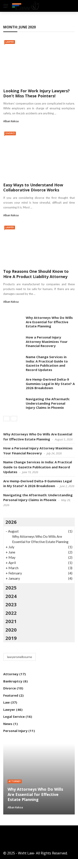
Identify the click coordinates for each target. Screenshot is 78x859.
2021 (11, 621)
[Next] (14, 418)
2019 (11, 638)
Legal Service (14, 716)
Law (6, 702)
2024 (11, 596)
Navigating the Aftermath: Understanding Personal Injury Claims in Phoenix (48, 403)
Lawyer (9, 41)
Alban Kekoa (11, 121)
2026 (11, 522)
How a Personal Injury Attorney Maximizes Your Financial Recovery (47, 341)
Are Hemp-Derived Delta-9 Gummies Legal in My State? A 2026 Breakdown (50, 383)
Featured (10, 695)
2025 (11, 587)
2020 (11, 629)
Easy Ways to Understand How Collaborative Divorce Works (33, 187)
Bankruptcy (12, 681)
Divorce (10, 133)
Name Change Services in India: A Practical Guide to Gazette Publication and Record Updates (47, 363)
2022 (11, 613)
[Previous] (6, 418)
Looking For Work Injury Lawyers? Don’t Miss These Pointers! (36, 93)
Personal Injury (15, 730)
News (7, 724)
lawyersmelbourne (19, 657)
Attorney (10, 674)
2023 (11, 604)
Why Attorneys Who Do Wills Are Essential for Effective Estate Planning (49, 321)
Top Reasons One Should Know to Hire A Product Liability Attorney (36, 274)
